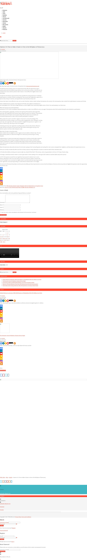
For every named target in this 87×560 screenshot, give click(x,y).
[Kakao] (5, 83)
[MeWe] (3, 83)
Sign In (12, 541)
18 (0, 238)
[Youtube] (8, 83)
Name (1, 205)
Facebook (2, 506)
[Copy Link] (1, 178)
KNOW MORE (3, 370)
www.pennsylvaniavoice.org (32, 86)
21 (5, 238)
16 (7, 236)
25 (0, 240)
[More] (14, 83)
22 (6, 238)
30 (7, 240)
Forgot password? (4, 530)
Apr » (4, 241)
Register (13, 528)
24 (9, 238)
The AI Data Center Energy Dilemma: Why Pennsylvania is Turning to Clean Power (20, 285)
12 (2, 236)
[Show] (16, 524)
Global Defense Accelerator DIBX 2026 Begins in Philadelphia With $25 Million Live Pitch (22, 279)
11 (0, 236)
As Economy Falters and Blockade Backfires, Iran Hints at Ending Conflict (18, 282)
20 (3, 238)
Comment (2, 202)
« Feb (1, 241)
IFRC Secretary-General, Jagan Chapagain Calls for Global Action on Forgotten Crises (24, 185)
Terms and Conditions (26, 516)
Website (2, 209)
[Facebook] (1, 83)
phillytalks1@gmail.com (5, 503)
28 (5, 240)
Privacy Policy (18, 516)
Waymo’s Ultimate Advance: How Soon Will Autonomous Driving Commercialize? (20, 284)
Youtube (2, 509)
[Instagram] (1, 181)
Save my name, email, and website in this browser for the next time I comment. (19, 212)
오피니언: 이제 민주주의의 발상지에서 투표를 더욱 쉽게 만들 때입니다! (20, 187)
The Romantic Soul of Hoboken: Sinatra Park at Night (14, 281)
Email (1, 207)
